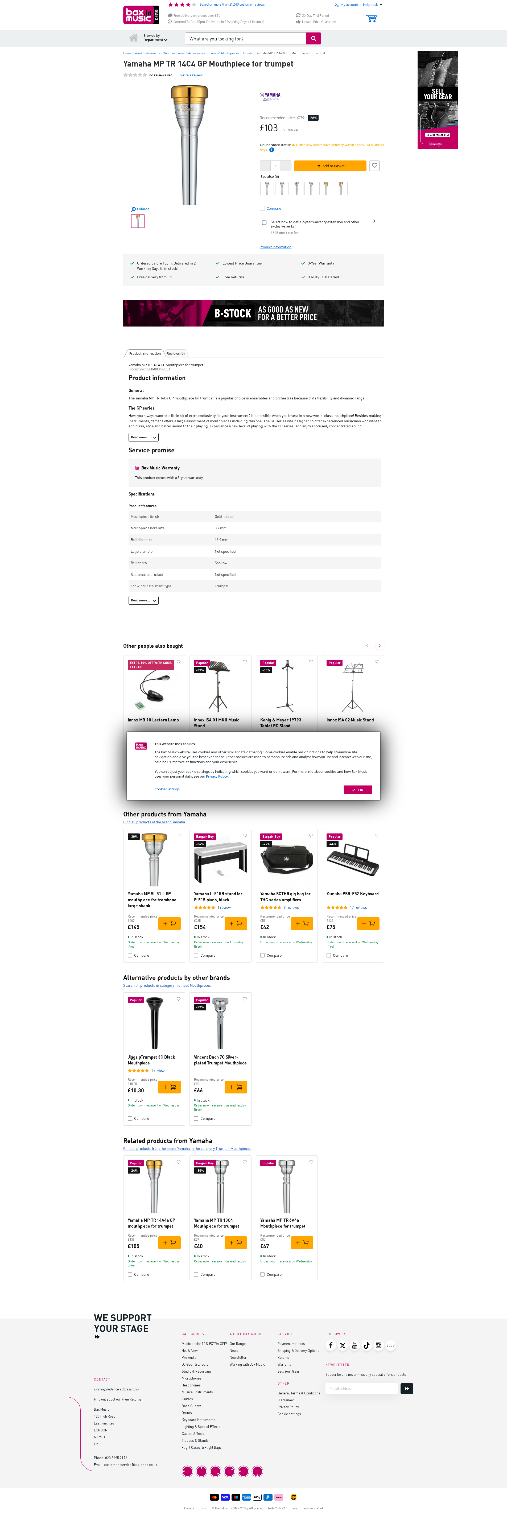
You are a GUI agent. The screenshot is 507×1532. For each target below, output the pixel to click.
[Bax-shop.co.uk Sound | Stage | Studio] (141, 15)
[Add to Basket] (169, 923)
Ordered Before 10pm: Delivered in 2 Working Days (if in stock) (219, 22)
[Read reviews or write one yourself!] (135, 74)
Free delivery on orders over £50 (197, 16)
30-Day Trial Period (315, 16)
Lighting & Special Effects (201, 1426)
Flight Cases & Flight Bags (202, 1447)
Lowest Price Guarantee (319, 22)
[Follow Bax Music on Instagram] (378, 1345)
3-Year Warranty (321, 263)
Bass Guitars (191, 1405)
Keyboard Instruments (198, 1419)
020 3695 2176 (116, 1457)
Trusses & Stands (195, 1440)
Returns (284, 1357)
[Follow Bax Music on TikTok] (366, 1345)
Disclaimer (286, 1400)
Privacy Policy (217, 776)
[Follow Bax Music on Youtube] (354, 1345)
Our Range (238, 1343)
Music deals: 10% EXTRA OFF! (204, 1343)
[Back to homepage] (134, 37)
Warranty (284, 1364)
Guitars (187, 1399)
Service (285, 1334)
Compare (141, 955)
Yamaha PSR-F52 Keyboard (353, 893)
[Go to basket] (371, 16)
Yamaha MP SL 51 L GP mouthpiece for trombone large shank (152, 899)
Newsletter (238, 1357)
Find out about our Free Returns (118, 1399)
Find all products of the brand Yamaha (154, 822)
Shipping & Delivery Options (298, 1350)
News (234, 1350)
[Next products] (380, 645)
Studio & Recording (196, 1371)
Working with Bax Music (247, 1364)
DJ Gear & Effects (195, 1364)
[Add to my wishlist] (374, 165)
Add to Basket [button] (334, 166)
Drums (187, 1412)
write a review (191, 75)
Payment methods (291, 1343)
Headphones (191, 1385)
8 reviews (291, 907)
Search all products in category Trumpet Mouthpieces (167, 985)
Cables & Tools (193, 1433)
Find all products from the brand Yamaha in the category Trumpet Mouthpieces (187, 1148)
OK (360, 790)
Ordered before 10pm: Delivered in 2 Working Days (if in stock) (166, 266)
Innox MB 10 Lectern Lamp (153, 719)
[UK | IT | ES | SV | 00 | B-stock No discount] (253, 313)
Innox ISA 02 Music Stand (350, 719)
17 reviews (358, 907)
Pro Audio (189, 1357)
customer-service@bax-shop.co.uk (130, 1464)
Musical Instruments (197, 1392)
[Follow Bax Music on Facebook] (330, 1345)
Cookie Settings (167, 789)
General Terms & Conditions (299, 1393)
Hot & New (189, 1350)
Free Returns (233, 277)
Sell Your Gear (288, 1371)
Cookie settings (289, 1413)
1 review (224, 907)
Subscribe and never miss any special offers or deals (365, 1374)
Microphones (191, 1378)
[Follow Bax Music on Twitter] (342, 1345)
